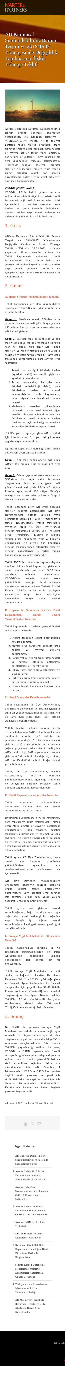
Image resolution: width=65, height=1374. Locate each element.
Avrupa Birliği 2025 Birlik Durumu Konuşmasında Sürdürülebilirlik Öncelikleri (31, 1175)
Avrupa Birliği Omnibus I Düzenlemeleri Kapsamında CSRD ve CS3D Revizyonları (31, 1210)
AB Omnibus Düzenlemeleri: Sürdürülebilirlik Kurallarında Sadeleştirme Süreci (32, 1083)
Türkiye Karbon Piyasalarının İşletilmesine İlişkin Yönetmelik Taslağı (31, 1288)
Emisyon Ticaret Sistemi (38, 1103)
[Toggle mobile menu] (58, 7)
